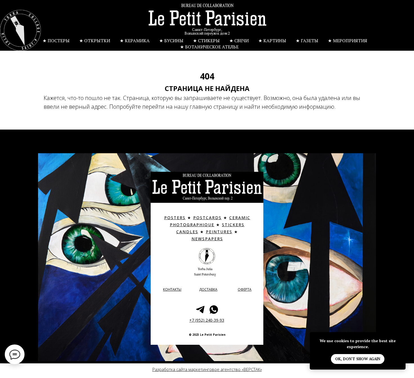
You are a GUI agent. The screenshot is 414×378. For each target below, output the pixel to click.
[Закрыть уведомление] (401, 336)
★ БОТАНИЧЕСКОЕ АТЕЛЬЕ (209, 47)
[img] (207, 18)
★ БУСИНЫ (171, 40)
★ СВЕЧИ (239, 40)
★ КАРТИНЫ (272, 40)
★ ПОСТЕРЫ (56, 40)
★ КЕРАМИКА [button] (135, 40)
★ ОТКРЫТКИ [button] (94, 40)
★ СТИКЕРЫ (206, 40)
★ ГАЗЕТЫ (307, 40)
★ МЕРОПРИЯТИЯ (347, 40)
